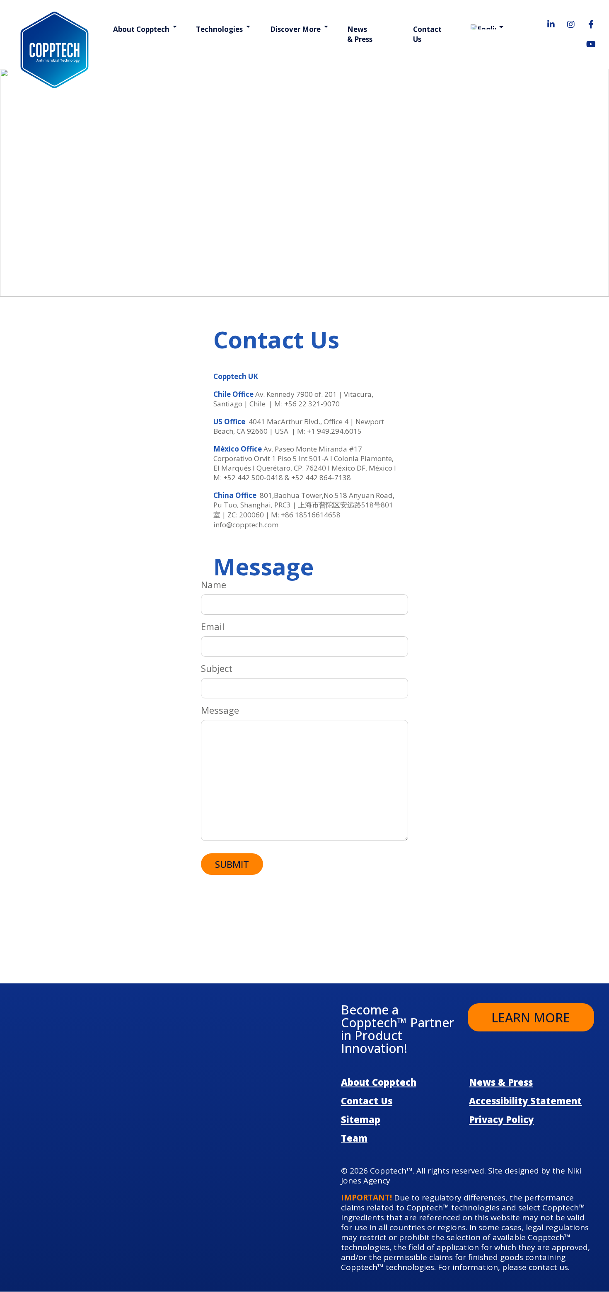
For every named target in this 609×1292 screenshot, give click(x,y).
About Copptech (141, 29)
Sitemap (360, 1119)
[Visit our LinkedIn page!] (551, 24)
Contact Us (427, 34)
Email (213, 627)
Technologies (219, 29)
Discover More (295, 29)
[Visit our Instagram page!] (571, 24)
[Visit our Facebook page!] (590, 24)
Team (354, 1138)
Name (213, 585)
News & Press (359, 34)
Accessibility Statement (525, 1100)
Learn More (530, 1017)
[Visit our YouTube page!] (590, 44)
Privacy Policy (501, 1119)
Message (220, 710)
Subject (216, 668)
